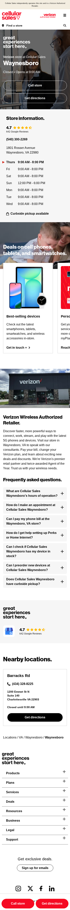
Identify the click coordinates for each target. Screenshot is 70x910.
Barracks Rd (18, 676)
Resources (14, 811)
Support (12, 839)
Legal (10, 830)
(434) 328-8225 (22, 683)
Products (13, 773)
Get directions (35, 98)
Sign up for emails (35, 868)
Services (12, 792)
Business (13, 820)
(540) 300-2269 (16, 139)
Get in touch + (16, 347)
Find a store (14, 25)
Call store (35, 85)
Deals (10, 801)
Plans (10, 782)
